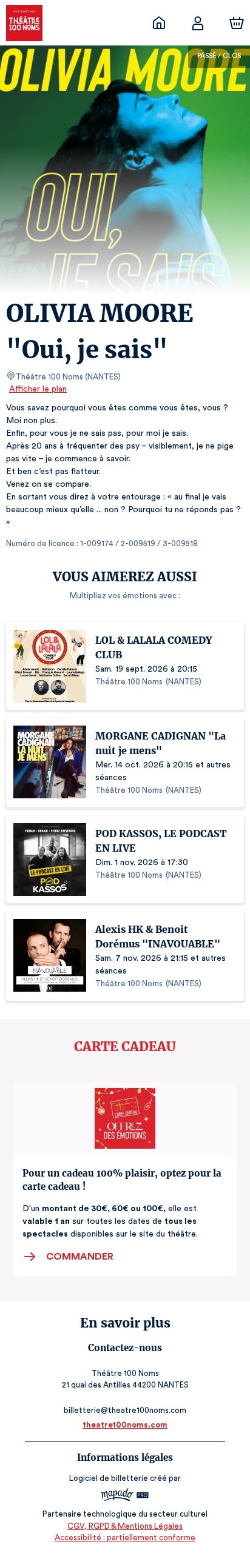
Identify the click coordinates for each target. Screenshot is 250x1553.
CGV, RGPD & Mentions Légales (125, 1526)
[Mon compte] (198, 23)
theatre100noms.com (125, 1425)
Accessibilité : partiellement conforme (125, 1537)
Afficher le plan (38, 389)
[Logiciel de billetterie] (125, 1496)
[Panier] (236, 23)
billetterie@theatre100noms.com (125, 1410)
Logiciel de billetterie (108, 1478)
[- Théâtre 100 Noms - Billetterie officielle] (159, 23)
